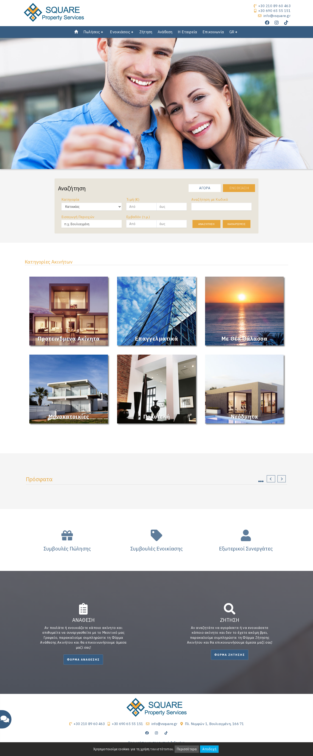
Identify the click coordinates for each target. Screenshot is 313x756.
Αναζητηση (206, 224)
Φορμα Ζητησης (229, 654)
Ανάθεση (165, 32)
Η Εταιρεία (187, 32)
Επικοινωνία (213, 32)
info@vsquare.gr (277, 16)
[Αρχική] (76, 32)
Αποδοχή (209, 749)
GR (231, 32)
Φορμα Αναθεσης (83, 659)
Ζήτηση (145, 32)
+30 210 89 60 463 (274, 6)
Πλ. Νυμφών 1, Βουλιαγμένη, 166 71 (214, 724)
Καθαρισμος (237, 224)
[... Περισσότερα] (263, 480)
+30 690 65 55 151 (274, 10)
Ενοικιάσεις (120, 32)
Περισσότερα (187, 749)
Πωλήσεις (91, 32)
